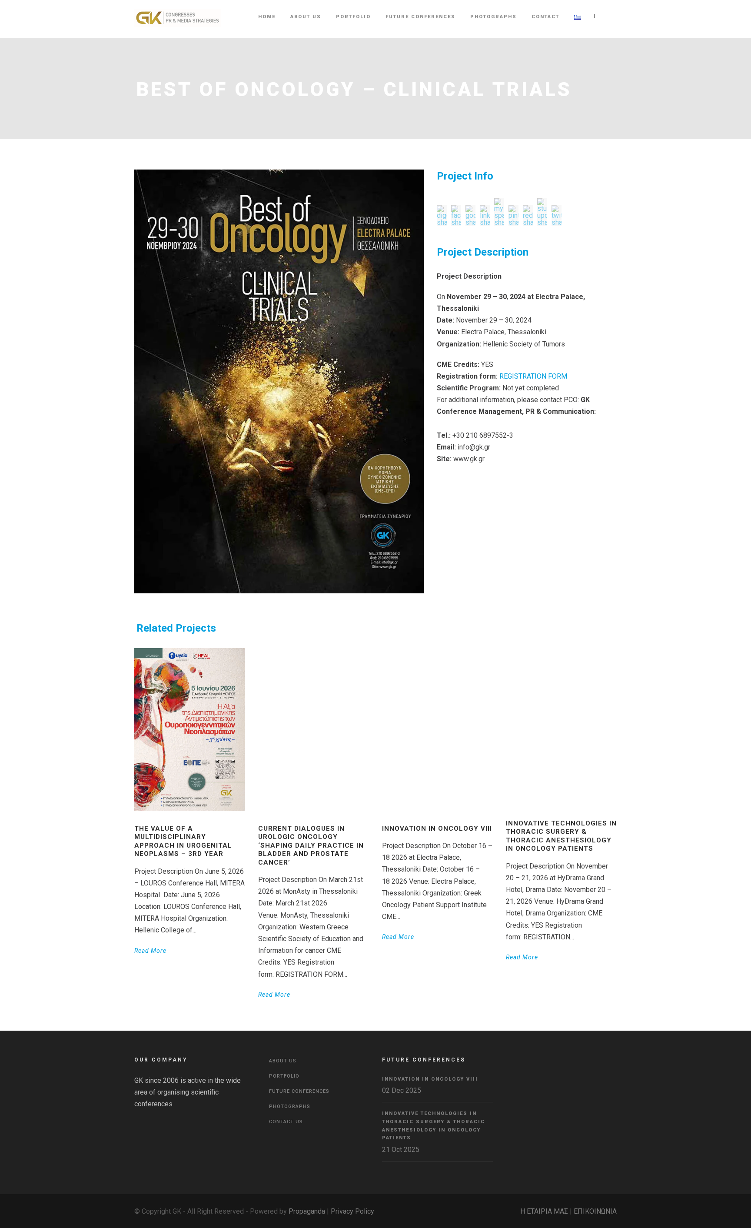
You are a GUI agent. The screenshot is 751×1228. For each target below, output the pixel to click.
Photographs (493, 17)
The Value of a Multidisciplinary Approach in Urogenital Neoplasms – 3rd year (183, 841)
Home (267, 17)
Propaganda (307, 1211)
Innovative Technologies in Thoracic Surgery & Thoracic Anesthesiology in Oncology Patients (561, 836)
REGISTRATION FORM (533, 376)
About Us (305, 17)
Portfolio (353, 17)
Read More (150, 950)
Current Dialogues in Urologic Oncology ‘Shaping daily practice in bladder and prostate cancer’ (311, 845)
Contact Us (286, 1122)
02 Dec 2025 (401, 1090)
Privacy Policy (352, 1211)
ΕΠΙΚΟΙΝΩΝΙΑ (595, 1211)
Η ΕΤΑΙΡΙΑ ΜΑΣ (544, 1211)
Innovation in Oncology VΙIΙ (437, 828)
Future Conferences (420, 17)
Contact (545, 17)
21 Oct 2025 (400, 1149)
